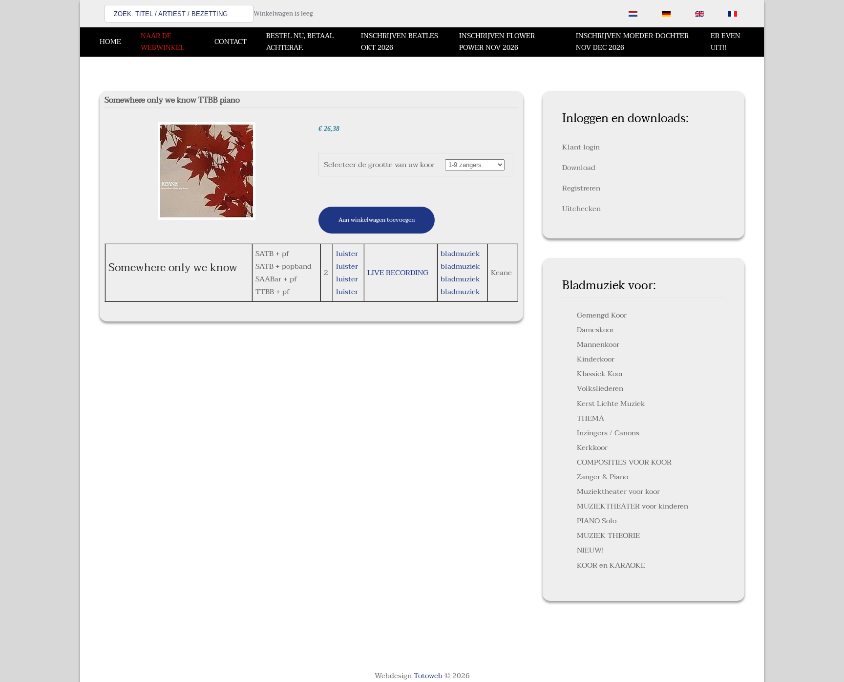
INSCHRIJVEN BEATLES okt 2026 (399, 41)
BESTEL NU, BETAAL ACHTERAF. (300, 41)
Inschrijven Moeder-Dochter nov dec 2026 (632, 41)
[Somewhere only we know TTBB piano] (206, 170)
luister (347, 253)
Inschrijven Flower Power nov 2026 (497, 41)
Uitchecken (581, 208)
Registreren (581, 188)
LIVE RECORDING (397, 272)
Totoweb (428, 675)
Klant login (581, 147)
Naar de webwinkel (162, 41)
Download (578, 167)
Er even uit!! (725, 41)
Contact (230, 41)
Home (110, 41)
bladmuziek (460, 253)
